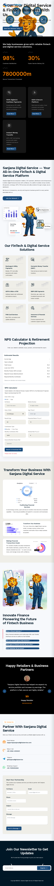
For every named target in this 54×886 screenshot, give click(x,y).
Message (9, 814)
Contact (36, 884)
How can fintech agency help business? (18, 640)
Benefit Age (8, 418)
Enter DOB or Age (9, 396)
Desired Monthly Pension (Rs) (12, 440)
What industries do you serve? (15, 648)
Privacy (15, 884)
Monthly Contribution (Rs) (11, 431)
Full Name (7, 402)
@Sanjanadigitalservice (15, 759)
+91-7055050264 (13, 768)
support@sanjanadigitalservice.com (19, 742)
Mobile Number (32, 402)
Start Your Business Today (12, 28)
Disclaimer (29, 884)
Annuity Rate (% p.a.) (33, 431)
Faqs (3, 884)
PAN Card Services (12, 314)
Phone (8, 797)
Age (11, 399)
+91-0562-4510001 (13, 751)
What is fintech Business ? (14, 631)
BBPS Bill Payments (37, 291)
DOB (7, 399)
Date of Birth (8, 410)
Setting (8, 884)
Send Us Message (13, 828)
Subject (8, 805)
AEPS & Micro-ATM (12, 291)
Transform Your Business (31, 523)
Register (43, 868)
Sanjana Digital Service (27, 880)
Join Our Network (11, 198)
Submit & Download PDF (13, 449)
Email (30, 789)
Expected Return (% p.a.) (34, 418)
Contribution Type (9, 426)
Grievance (21, 884)
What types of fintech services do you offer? (19, 644)
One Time (15, 429)
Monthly (8, 429)
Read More (10, 113)
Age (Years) (31, 410)
